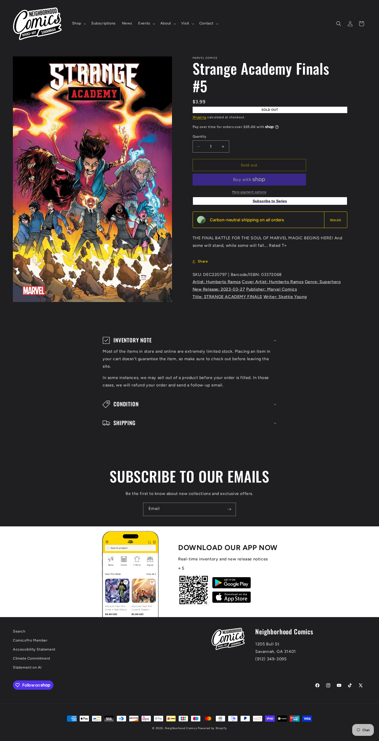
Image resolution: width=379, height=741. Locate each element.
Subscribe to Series (270, 201)
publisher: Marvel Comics (271, 289)
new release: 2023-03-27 (219, 289)
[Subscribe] (229, 509)
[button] (78, 23)
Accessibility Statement (34, 649)
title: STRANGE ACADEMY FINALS (227, 296)
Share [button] (203, 261)
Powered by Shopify (212, 728)
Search (19, 631)
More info (335, 219)
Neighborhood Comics (181, 728)
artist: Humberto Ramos (217, 281)
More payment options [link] (249, 192)
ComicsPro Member (30, 640)
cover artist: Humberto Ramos (272, 281)
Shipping (200, 117)
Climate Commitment (31, 658)
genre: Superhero (323, 281)
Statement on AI (27, 667)
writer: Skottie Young (285, 296)
